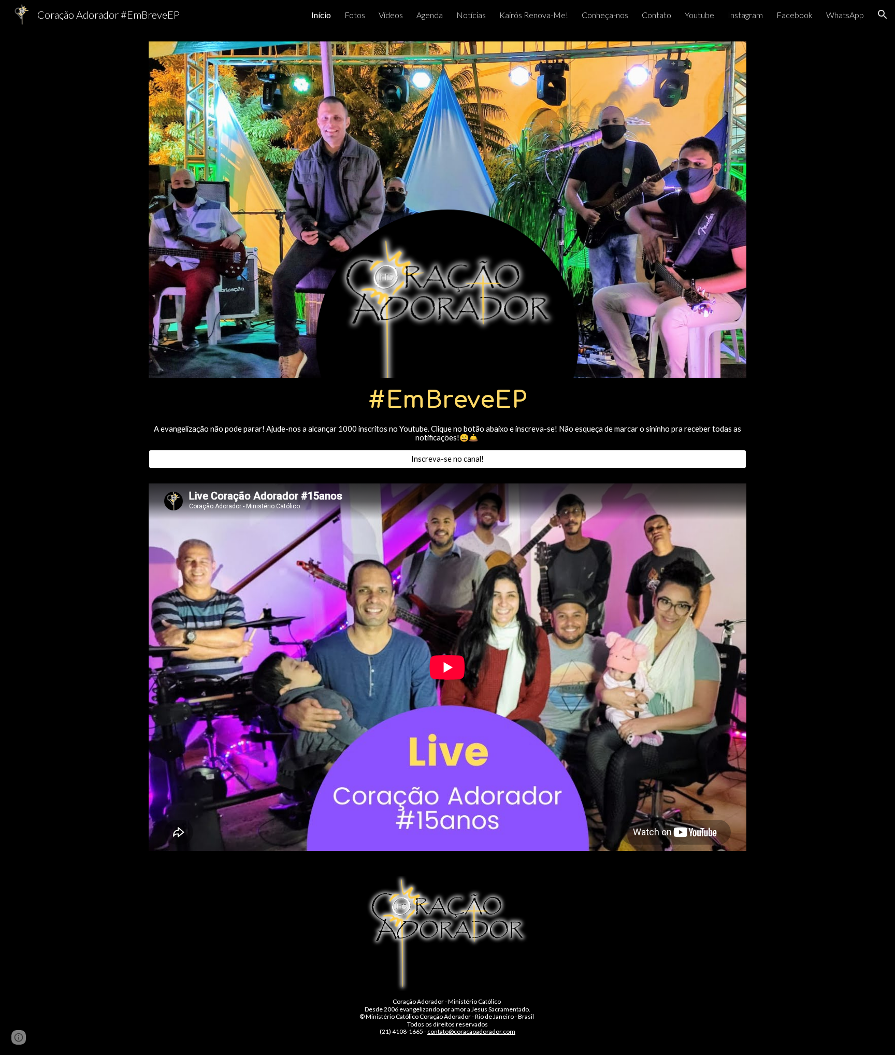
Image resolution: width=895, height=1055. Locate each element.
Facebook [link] (794, 15)
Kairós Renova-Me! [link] (533, 15)
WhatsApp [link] (845, 15)
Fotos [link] (354, 15)
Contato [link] (656, 15)
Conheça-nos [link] (605, 15)
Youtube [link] (699, 15)
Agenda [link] (429, 15)
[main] (447, 414)
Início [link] (321, 15)
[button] (882, 14)
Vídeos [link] (391, 15)
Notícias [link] (471, 15)
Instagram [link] (745, 15)
